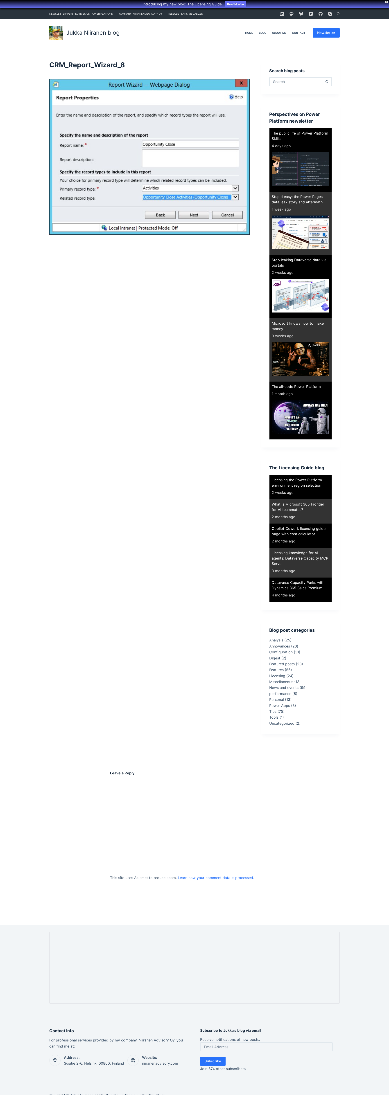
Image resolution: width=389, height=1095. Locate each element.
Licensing (277, 676)
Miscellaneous (281, 681)
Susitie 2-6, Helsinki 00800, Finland (94, 1063)
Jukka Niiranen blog (93, 32)
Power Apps (279, 705)
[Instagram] (330, 14)
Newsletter (326, 33)
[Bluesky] (301, 14)
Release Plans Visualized (185, 13)
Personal (276, 699)
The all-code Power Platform (296, 386)
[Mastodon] (291, 14)
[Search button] (326, 81)
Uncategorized (281, 723)
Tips (272, 711)
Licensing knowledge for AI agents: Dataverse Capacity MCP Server (300, 558)
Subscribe (213, 1061)
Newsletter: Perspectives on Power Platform (81, 13)
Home (249, 32)
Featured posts (282, 664)
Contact (298, 32)
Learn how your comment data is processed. (216, 877)
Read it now (235, 4)
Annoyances (279, 646)
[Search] (338, 13)
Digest (274, 658)
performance (280, 693)
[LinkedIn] (282, 14)
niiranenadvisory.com (160, 1063)
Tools (273, 717)
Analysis (276, 640)
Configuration (281, 652)
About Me (279, 32)
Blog (262, 32)
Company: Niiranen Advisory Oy (140, 13)
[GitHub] (321, 14)
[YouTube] (311, 14)
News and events (284, 687)
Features (276, 670)
